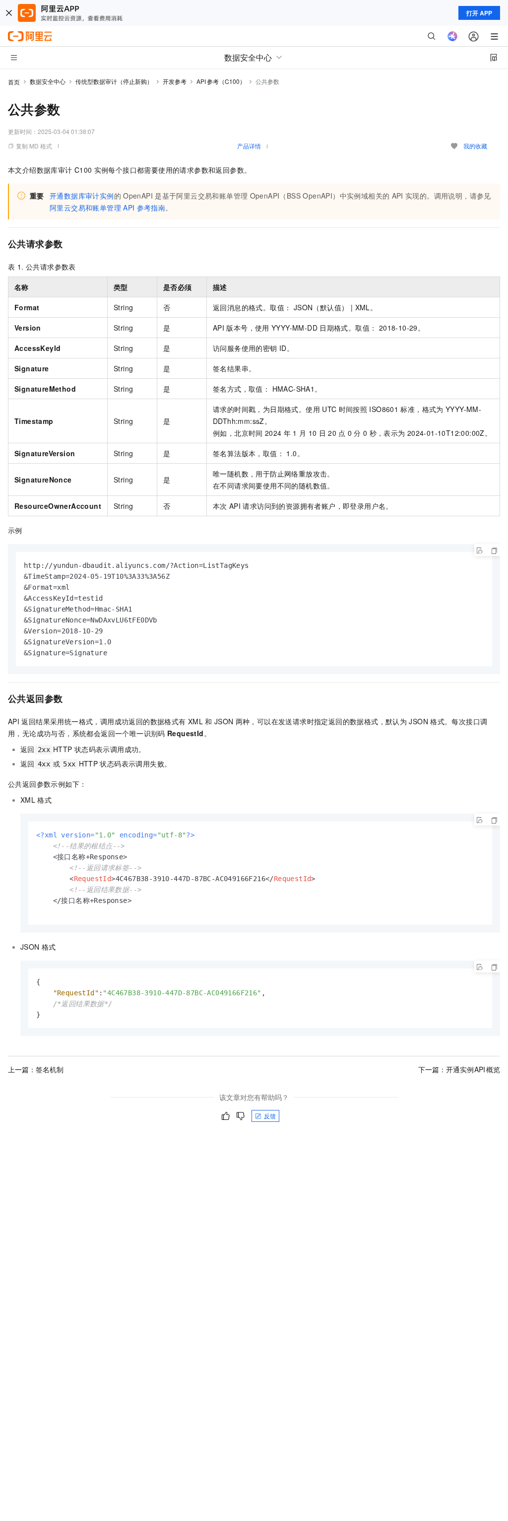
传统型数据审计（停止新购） (114, 81)
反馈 (270, 1115)
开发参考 (175, 81)
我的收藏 (475, 145)
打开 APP (479, 12)
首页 (14, 81)
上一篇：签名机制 (36, 1069)
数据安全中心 (47, 81)
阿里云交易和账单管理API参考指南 (107, 207)
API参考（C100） (221, 81)
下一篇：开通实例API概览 (459, 1069)
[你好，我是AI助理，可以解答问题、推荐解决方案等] (452, 36)
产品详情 (249, 145)
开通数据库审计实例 (82, 196)
